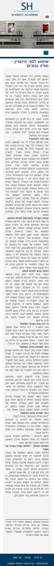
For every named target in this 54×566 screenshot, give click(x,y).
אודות (27, 557)
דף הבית (38, 557)
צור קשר (17, 557)
